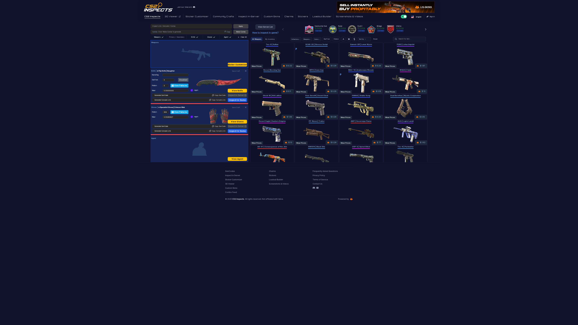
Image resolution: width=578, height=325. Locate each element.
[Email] (317, 188)
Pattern (336, 39)
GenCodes (230, 171)
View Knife (237, 91)
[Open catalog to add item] (199, 54)
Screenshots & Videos (279, 184)
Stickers (272, 175)
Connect (318, 31)
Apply (241, 26)
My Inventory (270, 39)
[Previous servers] (283, 29)
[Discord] (314, 188)
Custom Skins (231, 188)
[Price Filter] (354, 39)
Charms (272, 171)
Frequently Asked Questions (325, 171)
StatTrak (327, 39)
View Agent (237, 159)
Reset (375, 39)
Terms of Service (320, 179)
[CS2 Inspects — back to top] (158, 7)
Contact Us (317, 184)
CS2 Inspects (238, 199)
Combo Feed (231, 192)
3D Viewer (229, 184)
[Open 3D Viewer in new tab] (179, 16)
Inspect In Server (232, 175)
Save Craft (236, 71)
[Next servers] (425, 29)
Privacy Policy (319, 175)
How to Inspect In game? (265, 32)
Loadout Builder (276, 179)
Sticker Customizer (237, 64)
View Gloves (237, 122)
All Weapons (256, 39)
